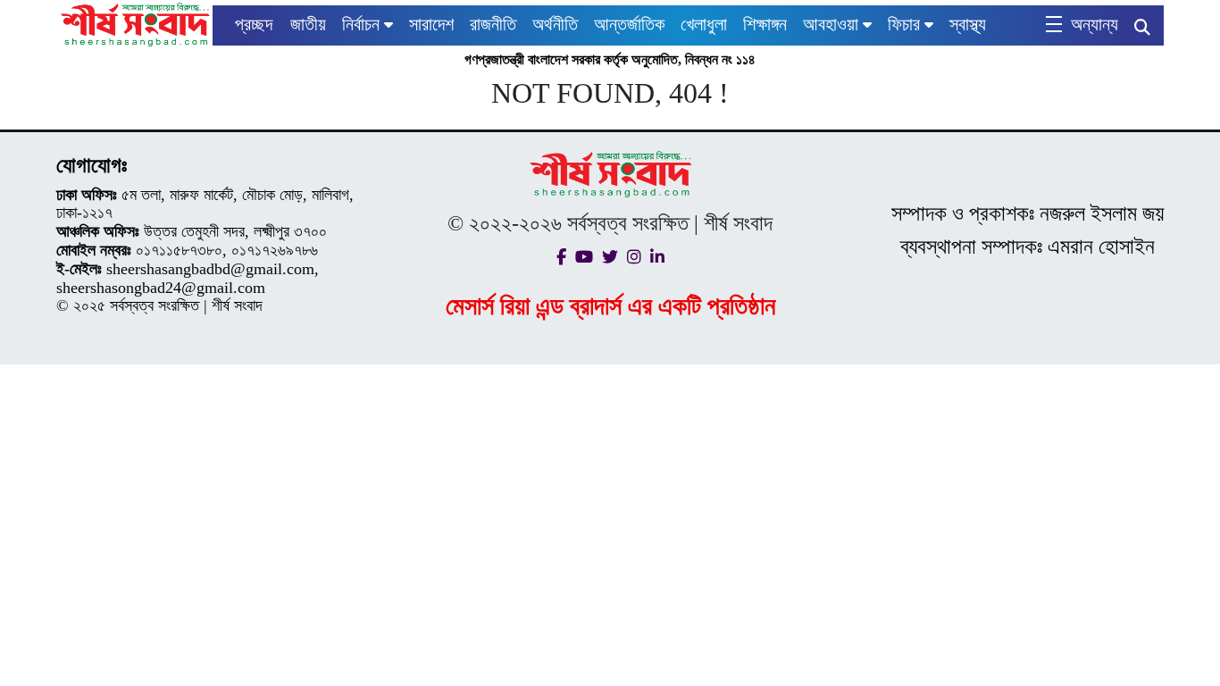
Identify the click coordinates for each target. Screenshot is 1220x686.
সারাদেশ (431, 24)
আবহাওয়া (830, 24)
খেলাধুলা (704, 24)
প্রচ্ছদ (253, 24)
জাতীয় (308, 24)
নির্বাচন (361, 24)
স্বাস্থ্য (967, 24)
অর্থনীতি (555, 24)
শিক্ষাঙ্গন (765, 24)
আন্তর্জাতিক (629, 24)
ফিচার (904, 24)
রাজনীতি (493, 24)
